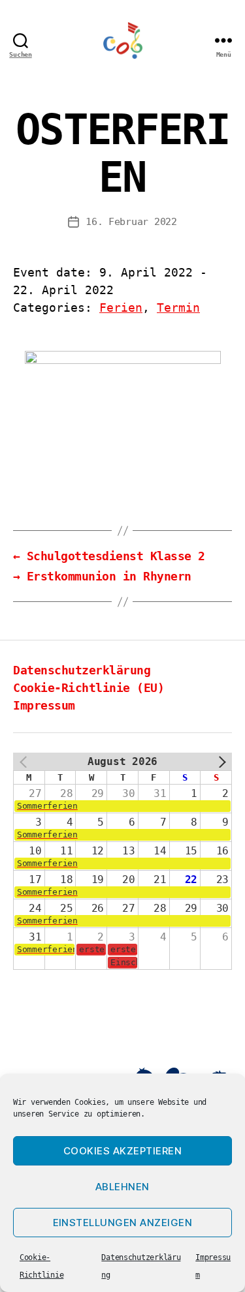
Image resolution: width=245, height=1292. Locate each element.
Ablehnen (122, 1186)
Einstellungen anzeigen (123, 1222)
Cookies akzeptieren (122, 1151)
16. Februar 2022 (131, 222)
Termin (178, 307)
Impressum (44, 705)
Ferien (120, 307)
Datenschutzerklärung (81, 670)
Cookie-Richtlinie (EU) (88, 688)
